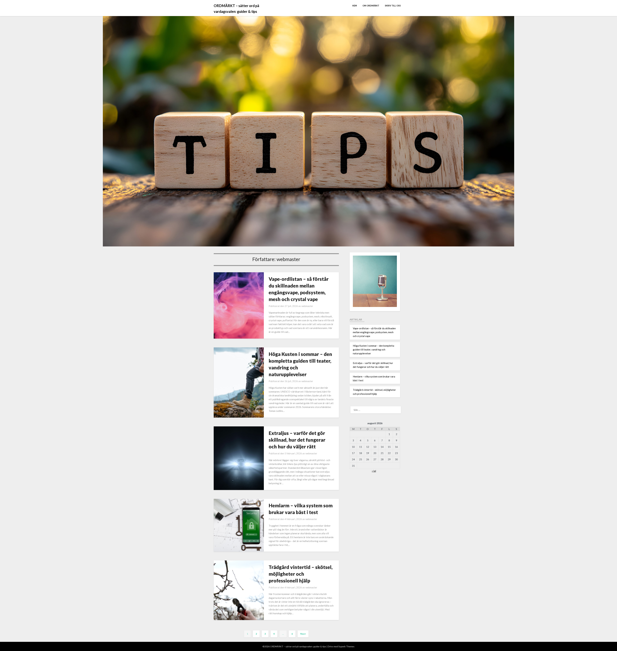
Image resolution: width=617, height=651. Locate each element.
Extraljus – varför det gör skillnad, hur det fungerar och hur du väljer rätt (297, 439)
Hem (354, 5)
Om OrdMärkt (370, 5)
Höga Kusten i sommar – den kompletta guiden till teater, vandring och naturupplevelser (373, 349)
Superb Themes (346, 646)
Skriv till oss (393, 5)
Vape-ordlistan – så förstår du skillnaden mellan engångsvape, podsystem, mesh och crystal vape (374, 332)
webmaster (307, 306)
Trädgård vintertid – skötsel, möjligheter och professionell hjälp (301, 573)
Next (303, 633)
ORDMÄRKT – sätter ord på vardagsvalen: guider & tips (236, 9)
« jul (374, 470)
